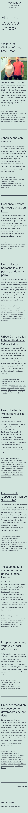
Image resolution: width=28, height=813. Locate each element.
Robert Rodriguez (6, 474)
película (10, 472)
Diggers (15, 546)
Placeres (11, 181)
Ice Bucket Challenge (7, 119)
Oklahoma (14, 318)
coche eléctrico (19, 620)
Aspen (25, 542)
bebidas (13, 183)
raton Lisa (4, 550)
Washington (4, 320)
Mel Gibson (12, 470)
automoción (14, 385)
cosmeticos (4, 185)
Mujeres (11, 684)
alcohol (8, 312)
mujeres (3, 688)
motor (15, 624)
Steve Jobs (10, 550)
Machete (21, 468)
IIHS (12, 624)
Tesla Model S (17, 626)
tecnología (17, 392)
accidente (14, 310)
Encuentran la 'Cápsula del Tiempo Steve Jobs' (14, 496)
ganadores (4, 763)
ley (21, 686)
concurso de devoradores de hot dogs (12, 759)
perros (23, 318)
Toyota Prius (10, 394)
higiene (3, 187)
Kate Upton (21, 119)
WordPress (16, 806)
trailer (21, 474)
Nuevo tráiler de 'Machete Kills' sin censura (12, 414)
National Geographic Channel (14, 548)
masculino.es (14, 3)
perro (19, 318)
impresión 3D (21, 390)
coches (17, 388)
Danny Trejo (16, 466)
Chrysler (19, 312)
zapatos (24, 121)
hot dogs (10, 763)
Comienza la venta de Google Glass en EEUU (13, 207)
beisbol (13, 117)
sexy (20, 121)
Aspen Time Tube (6, 544)
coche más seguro (6, 622)
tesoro (16, 550)
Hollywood (9, 468)
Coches (22, 381)
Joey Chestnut (18, 763)
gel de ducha (21, 185)
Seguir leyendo (6, 105)
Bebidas (15, 179)
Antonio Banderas (18, 464)
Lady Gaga (16, 468)
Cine (14, 460)
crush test (15, 622)
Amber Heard (8, 464)
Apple (13, 542)
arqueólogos (18, 542)
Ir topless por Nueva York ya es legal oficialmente (14, 646)
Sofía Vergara (15, 474)
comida (13, 757)
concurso (18, 757)
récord (17, 766)
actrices (13, 462)
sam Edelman (14, 121)
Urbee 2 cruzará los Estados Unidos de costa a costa (13, 340)
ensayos (20, 622)
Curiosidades (21, 179)
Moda (15, 115)
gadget (23, 246)
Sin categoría (16, 308)
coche (20, 385)
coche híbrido (10, 388)
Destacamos (9, 115)
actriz (18, 462)
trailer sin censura (6, 476)
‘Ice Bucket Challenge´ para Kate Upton (11, 47)
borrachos (13, 312)
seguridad (9, 626)
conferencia (9, 546)
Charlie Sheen (5, 466)
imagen (16, 119)
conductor (10, 316)
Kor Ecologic (9, 392)
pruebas (3, 626)
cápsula (14, 544)
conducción (12, 314)
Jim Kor (3, 392)
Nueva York (9, 688)
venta (10, 248)
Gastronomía (20, 755)
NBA (2, 121)
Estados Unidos (20, 117)
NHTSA (20, 624)
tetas (19, 688)
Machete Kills (5, 470)
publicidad (7, 121)
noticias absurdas (6, 318)
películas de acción (18, 472)
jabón (7, 187)
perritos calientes (9, 766)
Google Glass (5, 248)
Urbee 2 (16, 394)
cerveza (18, 183)
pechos (15, 688)
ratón (24, 548)
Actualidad (16, 113)
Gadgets (23, 244)
